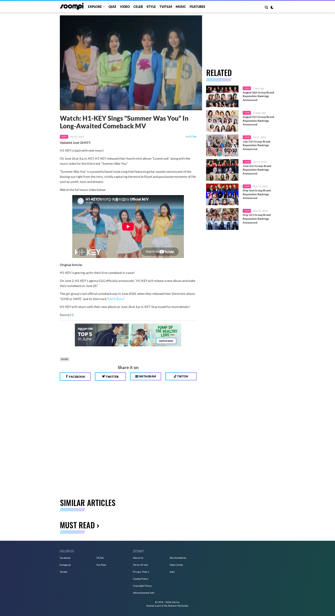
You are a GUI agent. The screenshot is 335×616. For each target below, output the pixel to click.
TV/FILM (165, 7)
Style (151, 7)
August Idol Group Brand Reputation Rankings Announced (258, 96)
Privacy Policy (141, 571)
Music (181, 7)
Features (197, 7)
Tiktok (182, 376)
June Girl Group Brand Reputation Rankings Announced (257, 169)
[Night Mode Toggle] (272, 7)
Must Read (77, 525)
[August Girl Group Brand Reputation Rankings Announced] (222, 121)
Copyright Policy (142, 585)
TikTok (100, 557)
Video (125, 7)
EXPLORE (95, 7)
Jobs (172, 571)
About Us (138, 557)
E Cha (192, 136)
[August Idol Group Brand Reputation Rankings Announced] (222, 96)
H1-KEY (64, 359)
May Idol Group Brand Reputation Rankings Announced (257, 194)
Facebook (76, 376)
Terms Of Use (140, 564)
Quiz (112, 7)
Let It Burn (115, 299)
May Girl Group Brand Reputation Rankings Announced (257, 218)
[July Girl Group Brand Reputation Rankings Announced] (222, 145)
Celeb (138, 7)
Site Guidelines (178, 557)
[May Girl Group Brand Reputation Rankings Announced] (222, 219)
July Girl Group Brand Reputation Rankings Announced (256, 145)
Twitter (112, 376)
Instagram (147, 376)
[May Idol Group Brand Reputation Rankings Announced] (222, 194)
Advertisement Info (144, 592)
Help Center (176, 564)
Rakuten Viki (174, 605)
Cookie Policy (140, 578)
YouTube (101, 564)
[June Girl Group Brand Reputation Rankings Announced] (222, 170)
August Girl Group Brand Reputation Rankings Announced (258, 120)
